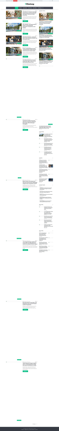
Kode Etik (36, 429)
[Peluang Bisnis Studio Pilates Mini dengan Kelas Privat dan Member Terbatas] (51, 251)
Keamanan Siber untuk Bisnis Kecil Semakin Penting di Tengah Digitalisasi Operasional (43, 180)
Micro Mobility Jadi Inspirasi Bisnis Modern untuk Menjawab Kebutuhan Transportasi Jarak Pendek (29, 26)
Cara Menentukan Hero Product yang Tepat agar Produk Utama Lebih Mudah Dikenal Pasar (29, 61)
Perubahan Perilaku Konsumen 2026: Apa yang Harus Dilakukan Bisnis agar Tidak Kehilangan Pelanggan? (29, 122)
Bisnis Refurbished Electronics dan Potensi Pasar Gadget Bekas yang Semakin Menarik (48, 144)
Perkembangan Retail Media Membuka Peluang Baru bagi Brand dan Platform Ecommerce (43, 170)
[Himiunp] (29, 4)
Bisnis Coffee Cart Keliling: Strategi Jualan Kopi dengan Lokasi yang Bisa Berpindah (43, 247)
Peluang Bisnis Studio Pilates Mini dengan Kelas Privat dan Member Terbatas (43, 251)
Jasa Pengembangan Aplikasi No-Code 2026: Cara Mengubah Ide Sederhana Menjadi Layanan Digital (30, 243)
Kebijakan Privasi (27, 429)
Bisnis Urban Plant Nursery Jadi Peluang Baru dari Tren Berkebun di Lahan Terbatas (43, 243)
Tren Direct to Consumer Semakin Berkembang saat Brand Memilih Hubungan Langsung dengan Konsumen (30, 13)
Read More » (25, 33)
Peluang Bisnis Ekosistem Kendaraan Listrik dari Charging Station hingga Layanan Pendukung (47, 148)
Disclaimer (22, 429)
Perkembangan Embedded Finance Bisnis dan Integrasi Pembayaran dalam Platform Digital (43, 175)
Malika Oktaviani (25, 10)
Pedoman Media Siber (32, 429)
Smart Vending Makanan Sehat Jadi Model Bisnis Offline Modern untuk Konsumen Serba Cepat (29, 49)
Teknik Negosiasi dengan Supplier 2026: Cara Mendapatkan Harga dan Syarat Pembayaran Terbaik (30, 364)
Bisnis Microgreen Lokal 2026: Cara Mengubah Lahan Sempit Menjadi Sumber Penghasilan (30, 303)
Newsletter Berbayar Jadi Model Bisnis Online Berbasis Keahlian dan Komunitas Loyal (28, 0)
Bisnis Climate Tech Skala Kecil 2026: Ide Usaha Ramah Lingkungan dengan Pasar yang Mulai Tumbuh (30, 182)
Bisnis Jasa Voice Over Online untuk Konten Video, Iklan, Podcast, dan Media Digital (48, 217)
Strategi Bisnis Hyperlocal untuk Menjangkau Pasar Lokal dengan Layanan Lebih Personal (48, 153)
